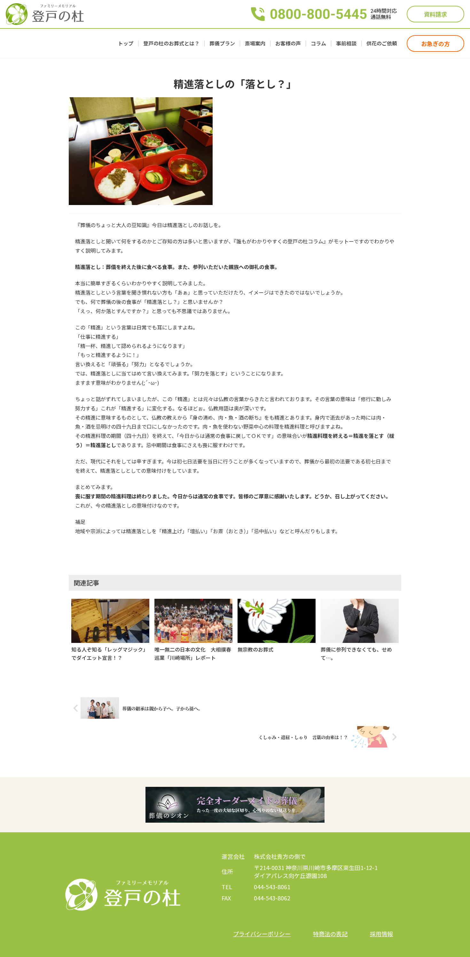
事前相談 (346, 43)
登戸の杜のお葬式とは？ (171, 43)
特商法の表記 (330, 933)
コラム (318, 43)
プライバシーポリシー (262, 933)
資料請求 (435, 14)
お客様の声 (288, 43)
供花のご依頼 (381, 43)
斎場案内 (255, 43)
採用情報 (381, 933)
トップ (125, 43)
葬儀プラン (222, 43)
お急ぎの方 (435, 43)
